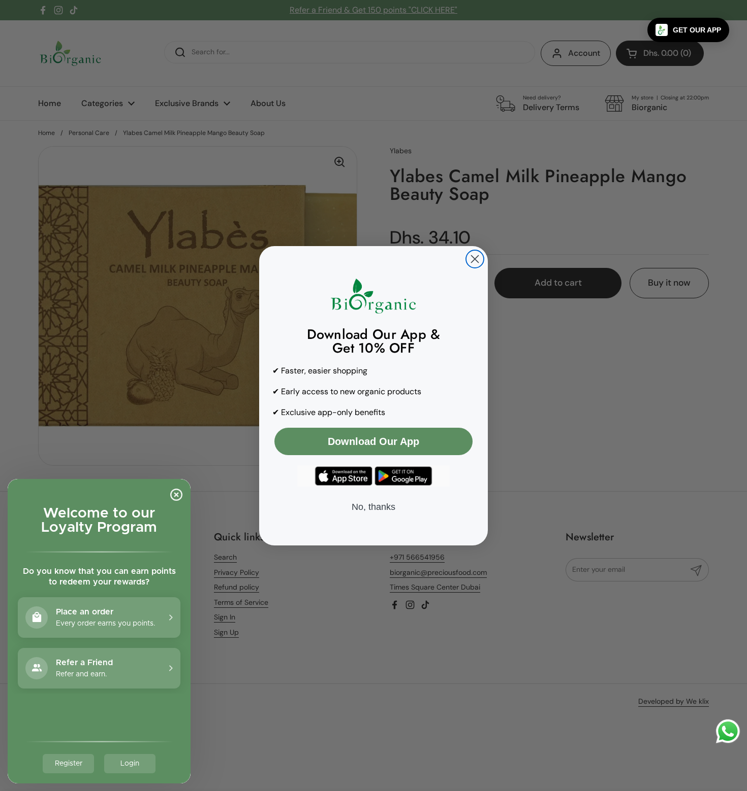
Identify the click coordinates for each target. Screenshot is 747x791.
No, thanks (373, 507)
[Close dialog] (475, 259)
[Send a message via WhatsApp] (728, 731)
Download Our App (373, 441)
